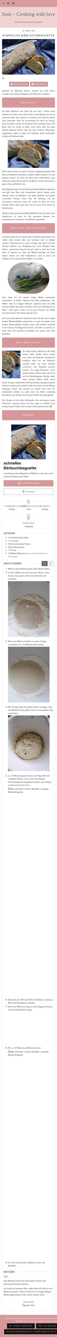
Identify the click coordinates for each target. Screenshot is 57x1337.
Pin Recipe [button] (30, 492)
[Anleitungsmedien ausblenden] (50, 563)
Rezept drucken (40, 84)
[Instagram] (3, 3)
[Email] (13, 3)
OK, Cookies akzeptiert (21, 1326)
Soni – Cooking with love (28, 14)
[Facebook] (8, 3)
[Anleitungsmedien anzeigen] (44, 563)
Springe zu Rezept (20, 84)
